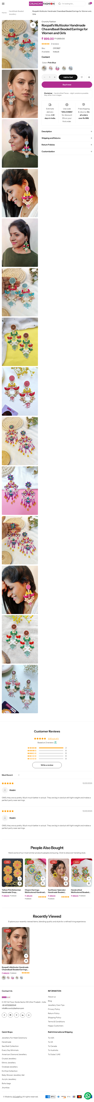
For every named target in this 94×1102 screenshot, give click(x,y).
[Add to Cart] (20, 883)
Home (4, 13)
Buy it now (67, 84)
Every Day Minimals (10, 1050)
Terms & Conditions (56, 1021)
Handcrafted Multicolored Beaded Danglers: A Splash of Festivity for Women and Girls (81, 891)
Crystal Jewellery (9, 1058)
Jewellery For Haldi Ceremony (14, 1038)
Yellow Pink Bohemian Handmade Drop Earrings (11, 891)
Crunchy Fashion (49, 21)
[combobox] (71, 3)
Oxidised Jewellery (10, 1067)
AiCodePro (17, 1096)
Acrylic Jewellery (9, 1079)
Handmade (6, 1042)
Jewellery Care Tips (56, 1005)
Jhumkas (5, 1087)
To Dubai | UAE (54, 1054)
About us (52, 997)
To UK (50, 1042)
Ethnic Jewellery (9, 1062)
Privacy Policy (54, 1009)
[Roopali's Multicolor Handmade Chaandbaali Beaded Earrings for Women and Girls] (15, 945)
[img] (8, 783)
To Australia (53, 1050)
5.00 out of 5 (53, 738)
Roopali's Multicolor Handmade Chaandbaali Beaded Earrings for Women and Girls (15, 968)
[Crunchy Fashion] (42, 3)
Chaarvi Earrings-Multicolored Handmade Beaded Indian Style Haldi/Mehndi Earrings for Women (35, 891)
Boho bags (6, 1083)
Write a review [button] (47, 765)
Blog (50, 1001)
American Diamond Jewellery (14, 1054)
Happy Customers (55, 1026)
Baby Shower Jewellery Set (13, 1075)
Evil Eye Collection (10, 1071)
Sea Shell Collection (10, 1046)
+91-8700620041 (9, 1005)
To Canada (52, 1046)
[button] (46, 44)
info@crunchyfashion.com (13, 1008)
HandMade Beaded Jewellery (16, 12)
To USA (51, 1038)
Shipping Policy (54, 1017)
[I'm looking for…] (59, 3)
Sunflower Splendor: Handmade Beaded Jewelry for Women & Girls (57, 891)
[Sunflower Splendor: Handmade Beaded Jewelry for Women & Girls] (58, 873)
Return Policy (53, 1013)
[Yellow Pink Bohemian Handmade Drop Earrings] (12, 873)
